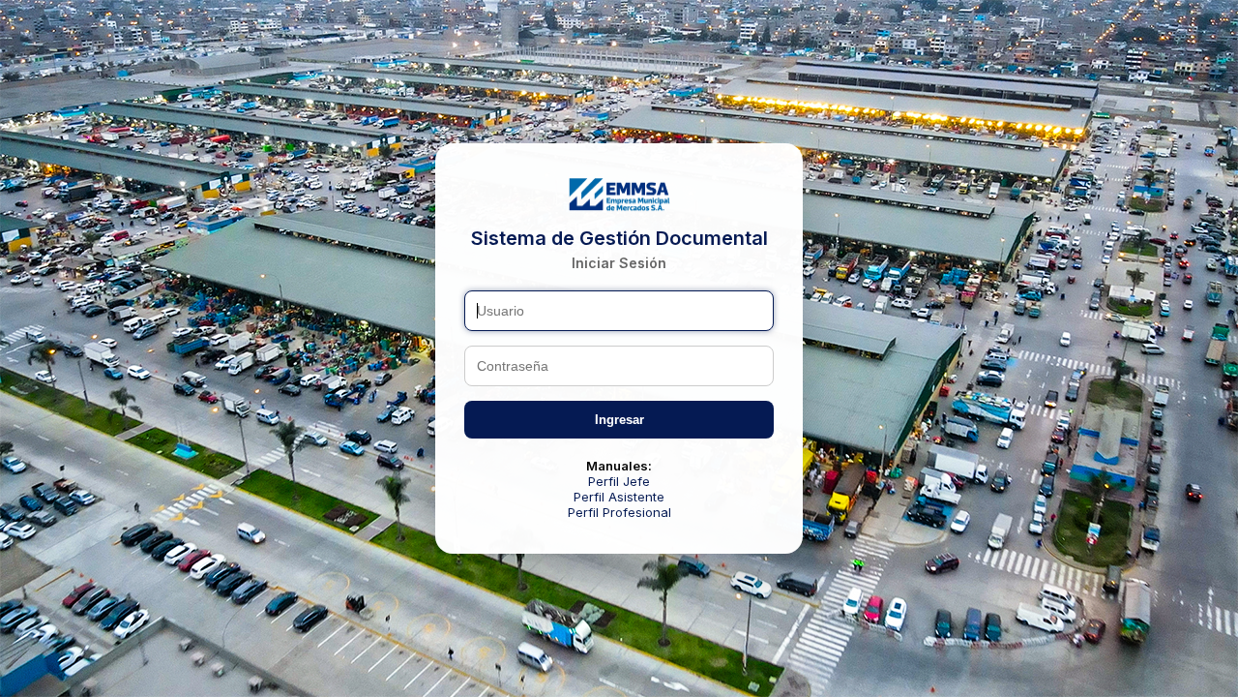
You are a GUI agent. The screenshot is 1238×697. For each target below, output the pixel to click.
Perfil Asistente (619, 496)
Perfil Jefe (619, 481)
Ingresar (619, 419)
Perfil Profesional (619, 512)
